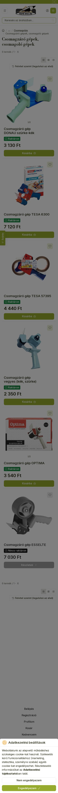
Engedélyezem (27, 788)
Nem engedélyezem (29, 780)
